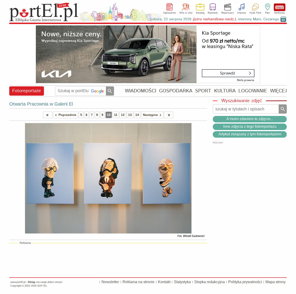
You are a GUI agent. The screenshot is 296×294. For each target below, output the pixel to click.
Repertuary (227, 13)
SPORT (203, 91)
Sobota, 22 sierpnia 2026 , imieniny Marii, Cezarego (214, 19)
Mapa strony (275, 282)
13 (130, 115)
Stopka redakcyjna (209, 282)
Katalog (200, 13)
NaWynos (279, 7)
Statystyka (182, 282)
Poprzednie (67, 115)
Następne (150, 115)
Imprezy (241, 13)
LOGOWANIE (252, 91)
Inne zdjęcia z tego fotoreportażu (249, 126)
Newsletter (110, 282)
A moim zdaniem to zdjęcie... (249, 119)
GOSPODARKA (175, 91)
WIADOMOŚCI (140, 91)
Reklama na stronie (138, 282)
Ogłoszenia (169, 13)
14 (137, 115)
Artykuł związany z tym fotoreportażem (250, 134)
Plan (267, 13)
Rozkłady (213, 13)
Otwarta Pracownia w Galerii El (41, 103)
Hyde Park (255, 13)
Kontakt (164, 282)
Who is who (185, 13)
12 (123, 115)
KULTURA (225, 91)
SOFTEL (42, 285)
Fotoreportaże (26, 91)
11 (115, 115)
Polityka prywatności (245, 282)
